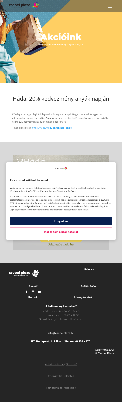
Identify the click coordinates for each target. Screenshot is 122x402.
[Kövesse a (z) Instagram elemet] (33, 291)
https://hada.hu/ (52, 127)
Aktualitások (89, 286)
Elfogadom (61, 221)
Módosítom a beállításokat (61, 232)
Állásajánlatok (83, 297)
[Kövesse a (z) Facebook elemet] (26, 291)
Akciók (33, 286)
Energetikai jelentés (61, 376)
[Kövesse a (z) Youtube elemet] (39, 291)
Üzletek (89, 269)
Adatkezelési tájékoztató (61, 364)
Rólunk (33, 297)
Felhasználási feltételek (61, 387)
